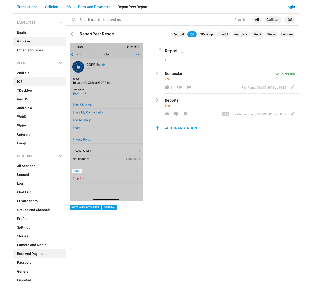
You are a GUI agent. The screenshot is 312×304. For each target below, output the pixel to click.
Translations (27, 7)
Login (290, 7)
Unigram (286, 34)
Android (178, 34)
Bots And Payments (94, 7)
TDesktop (206, 34)
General (109, 207)
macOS (223, 34)
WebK (257, 34)
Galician (51, 7)
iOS (68, 7)
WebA (271, 34)
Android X (240, 34)
